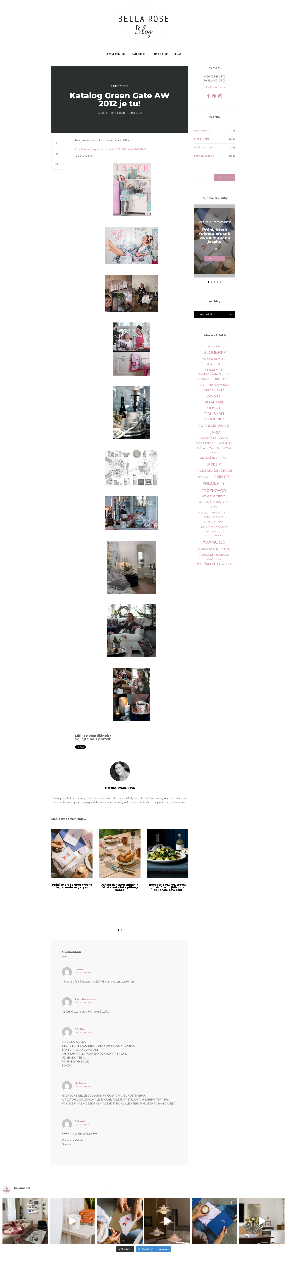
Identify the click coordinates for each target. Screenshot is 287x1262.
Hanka (79, 969)
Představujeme (119, 86)
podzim (214, 464)
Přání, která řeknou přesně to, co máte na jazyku (72, 886)
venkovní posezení (214, 531)
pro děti (204, 476)
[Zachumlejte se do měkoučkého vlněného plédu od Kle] (25, 1221)
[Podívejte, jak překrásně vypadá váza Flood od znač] (262, 1221)
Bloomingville (214, 358)
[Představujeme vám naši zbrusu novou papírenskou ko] (214, 1221)
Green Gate (214, 390)
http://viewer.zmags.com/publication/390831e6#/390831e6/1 (111, 149)
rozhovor (215, 490)
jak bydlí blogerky (214, 416)
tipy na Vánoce (214, 517)
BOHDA (79, 1029)
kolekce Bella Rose (214, 438)
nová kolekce (214, 458)
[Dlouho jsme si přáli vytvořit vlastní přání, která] (120, 1221)
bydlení (215, 364)
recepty (215, 483)
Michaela (80, 1083)
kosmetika (226, 443)
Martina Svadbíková (120, 787)
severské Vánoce (214, 496)
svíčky (216, 513)
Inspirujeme (202, 139)
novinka (214, 452)
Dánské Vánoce (220, 385)
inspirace (214, 408)
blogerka (215, 352)
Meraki (227, 448)
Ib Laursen (214, 402)
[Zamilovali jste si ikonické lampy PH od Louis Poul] (167, 1221)
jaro (215, 432)
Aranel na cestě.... (85, 999)
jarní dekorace (215, 425)
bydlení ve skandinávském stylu (213, 371)
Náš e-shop (161, 54)
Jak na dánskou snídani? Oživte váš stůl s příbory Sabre (119, 887)
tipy (227, 513)
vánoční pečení (214, 559)
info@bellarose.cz (214, 87)
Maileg (215, 448)
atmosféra (214, 347)
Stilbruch (80, 1121)
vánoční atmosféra (214, 549)
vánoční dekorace (214, 554)
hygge (215, 396)
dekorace (223, 379)
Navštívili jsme (203, 148)
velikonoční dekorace (214, 527)
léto (201, 447)
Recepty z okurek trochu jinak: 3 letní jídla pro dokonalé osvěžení (168, 887)
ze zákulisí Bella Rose (215, 564)
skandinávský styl (214, 504)
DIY (201, 384)
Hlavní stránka (116, 54)
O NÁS (178, 54)
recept (223, 476)
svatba (203, 513)
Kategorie (138, 54)
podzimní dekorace (214, 470)
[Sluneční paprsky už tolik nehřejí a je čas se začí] (73, 1221)
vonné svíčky (214, 535)
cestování (203, 379)
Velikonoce (215, 522)
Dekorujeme (202, 131)
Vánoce (215, 542)
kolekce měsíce (206, 443)
